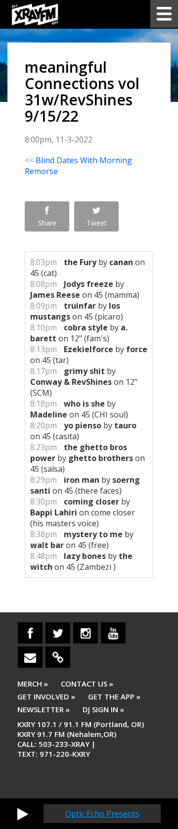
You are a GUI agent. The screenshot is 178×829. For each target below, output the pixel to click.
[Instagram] (85, 633)
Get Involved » (46, 696)
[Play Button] (22, 814)
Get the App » (114, 696)
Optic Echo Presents (102, 813)
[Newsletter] (30, 657)
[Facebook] (30, 633)
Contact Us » (87, 684)
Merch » (32, 684)
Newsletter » (43, 709)
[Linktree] (57, 657)
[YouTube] (113, 633)
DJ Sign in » (103, 709)
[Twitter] (57, 633)
